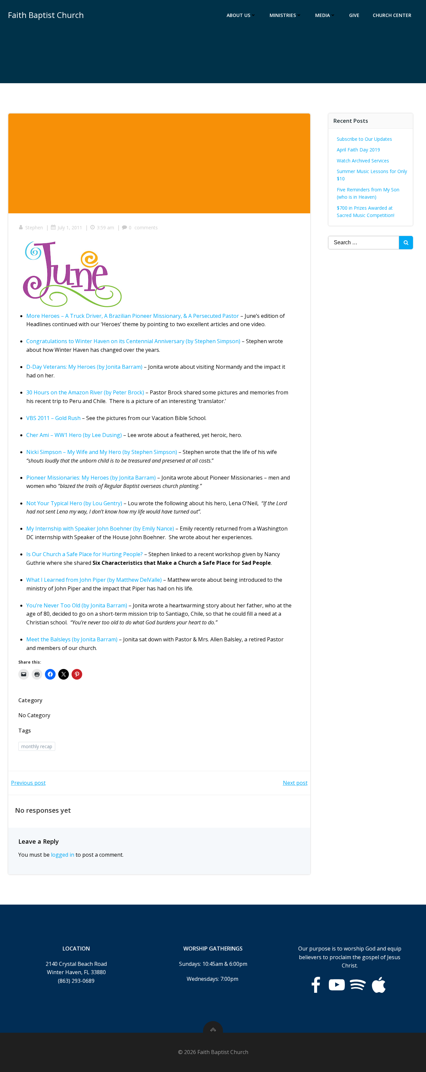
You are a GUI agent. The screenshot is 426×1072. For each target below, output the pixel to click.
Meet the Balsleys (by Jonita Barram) (71, 639)
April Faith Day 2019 (358, 149)
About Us (238, 15)
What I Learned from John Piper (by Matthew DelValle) (94, 579)
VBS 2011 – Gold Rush (53, 418)
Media (322, 15)
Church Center (392, 15)
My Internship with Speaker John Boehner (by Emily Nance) (100, 528)
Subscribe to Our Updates (364, 139)
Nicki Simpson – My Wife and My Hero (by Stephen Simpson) (101, 452)
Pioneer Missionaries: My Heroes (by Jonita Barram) (91, 477)
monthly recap (36, 746)
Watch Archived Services (363, 160)
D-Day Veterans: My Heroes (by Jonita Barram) (84, 366)
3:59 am (105, 227)
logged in (62, 854)
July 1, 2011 (70, 227)
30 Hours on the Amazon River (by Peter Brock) (85, 392)
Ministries (283, 15)
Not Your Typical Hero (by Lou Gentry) (74, 503)
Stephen (34, 227)
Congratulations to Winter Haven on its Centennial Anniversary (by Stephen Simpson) (133, 341)
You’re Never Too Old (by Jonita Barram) (76, 605)
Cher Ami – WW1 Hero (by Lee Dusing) (74, 435)
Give (354, 15)
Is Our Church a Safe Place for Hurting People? (84, 554)
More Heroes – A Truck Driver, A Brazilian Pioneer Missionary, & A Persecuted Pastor (132, 316)
